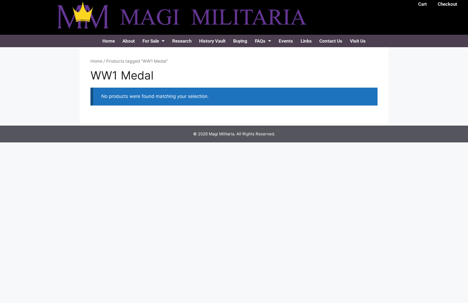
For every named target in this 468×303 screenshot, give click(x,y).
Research (181, 41)
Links (306, 41)
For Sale (150, 41)
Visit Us (358, 41)
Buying (240, 41)
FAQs (260, 41)
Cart (422, 4)
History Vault (212, 41)
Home (108, 41)
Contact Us (330, 41)
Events (286, 41)
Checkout (447, 4)
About (128, 41)
